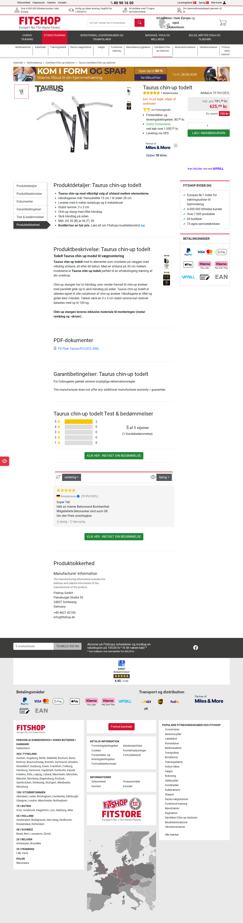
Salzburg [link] (61, 810)
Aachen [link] (20, 758)
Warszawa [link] (22, 863)
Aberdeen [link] (22, 796)
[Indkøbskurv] (224, 22)
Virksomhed (23, 2)
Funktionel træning (176, 803)
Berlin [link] (42, 758)
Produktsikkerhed (28, 225)
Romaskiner (172, 743)
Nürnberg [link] (32, 778)
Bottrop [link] (20, 762)
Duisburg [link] (35, 766)
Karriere (51, 2)
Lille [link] (18, 853)
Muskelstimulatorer (176, 822)
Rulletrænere (172, 790)
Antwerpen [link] (22, 843)
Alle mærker (172, 834)
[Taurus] (49, 88)
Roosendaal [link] (23, 824)
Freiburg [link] (67, 766)
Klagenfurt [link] (42, 810)
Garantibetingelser (29, 209)
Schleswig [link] (38, 782)
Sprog (202, 2)
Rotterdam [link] (38, 824)
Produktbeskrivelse (29, 194)
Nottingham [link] (60, 800)
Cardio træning (27, 37)
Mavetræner (172, 808)
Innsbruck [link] (29, 810)
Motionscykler (173, 734)
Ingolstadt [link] (47, 770)
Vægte (169, 771)
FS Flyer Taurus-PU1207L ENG (78, 348)
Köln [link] (29, 774)
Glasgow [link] (21, 800)
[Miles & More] (209, 699)
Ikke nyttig (79, 521)
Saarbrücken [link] (23, 782)
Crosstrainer (172, 729)
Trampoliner (172, 752)
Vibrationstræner (175, 827)
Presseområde (131, 781)
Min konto (216, 2)
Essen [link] (45, 766)
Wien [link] (70, 810)
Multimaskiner (173, 748)
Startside (18, 62)
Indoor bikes (172, 766)
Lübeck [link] (47, 774)
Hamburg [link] (22, 770)
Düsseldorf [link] (22, 766)
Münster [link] (21, 778)
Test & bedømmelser (30, 217)
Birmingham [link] (44, 796)
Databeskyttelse (132, 745)
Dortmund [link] (61, 762)
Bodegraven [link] (38, 820)
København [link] (23, 748)
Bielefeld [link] (52, 758)
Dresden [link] (73, 762)
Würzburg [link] (22, 786)
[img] (175, 145)
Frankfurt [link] (55, 766)
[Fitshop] (39, 22)
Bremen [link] (49, 762)
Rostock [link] (60, 778)
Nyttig (63, 521)
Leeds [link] (32, 796)
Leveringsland (184, 2)
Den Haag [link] (52, 820)
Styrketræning (54, 35)
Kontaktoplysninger (134, 750)
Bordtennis (171, 757)
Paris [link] (25, 853)
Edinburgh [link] (72, 796)
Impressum (38, 2)
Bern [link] (26, 833)
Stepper (169, 794)
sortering (70, 477)
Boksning (170, 776)
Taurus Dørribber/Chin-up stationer (96, 62)
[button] (21, 91)
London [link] (32, 800)
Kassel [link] (71, 770)
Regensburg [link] (46, 778)
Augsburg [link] (32, 758)
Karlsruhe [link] (60, 770)
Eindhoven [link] (65, 820)
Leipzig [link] (37, 774)
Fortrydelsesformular (104, 763)
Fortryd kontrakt (121, 726)
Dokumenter (25, 201)
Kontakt (62, 2)
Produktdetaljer (27, 186)
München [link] (71, 774)
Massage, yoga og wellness (157, 37)
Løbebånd (171, 738)
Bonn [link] (72, 758)
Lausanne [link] (36, 833)
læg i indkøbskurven (208, 133)
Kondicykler (172, 785)
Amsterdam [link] (23, 820)
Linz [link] (52, 810)
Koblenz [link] (21, 774)
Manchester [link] (45, 800)
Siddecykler (171, 780)
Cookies (96, 750)
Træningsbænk (174, 762)
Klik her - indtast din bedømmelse (114, 455)
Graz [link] (19, 810)
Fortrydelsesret (132, 755)
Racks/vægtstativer (176, 799)
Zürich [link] (47, 833)
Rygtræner (171, 813)
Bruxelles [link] (35, 843)
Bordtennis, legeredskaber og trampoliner (101, 37)
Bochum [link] (63, 758)
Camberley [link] (58, 796)
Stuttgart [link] (50, 782)
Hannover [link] (34, 770)
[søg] (139, 23)
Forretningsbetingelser (105, 745)
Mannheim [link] (59, 774)
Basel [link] (19, 833)
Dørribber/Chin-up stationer (60, 62)
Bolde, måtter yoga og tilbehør (204, 37)
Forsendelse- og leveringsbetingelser (103, 757)
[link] (188, 252)
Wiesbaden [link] (63, 782)
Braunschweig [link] (35, 762)
